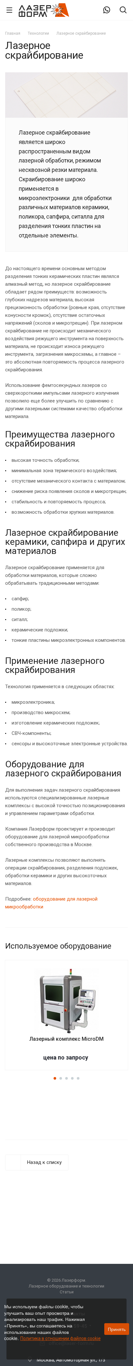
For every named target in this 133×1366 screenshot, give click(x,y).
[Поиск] (123, 10)
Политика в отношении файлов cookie (60, 1338)
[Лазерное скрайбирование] (66, 76)
